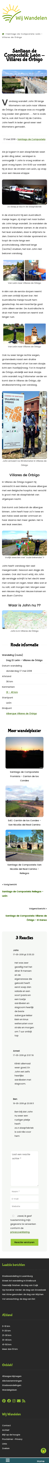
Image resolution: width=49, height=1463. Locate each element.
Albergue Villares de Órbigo (21, 713)
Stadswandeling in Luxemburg (17, 1276)
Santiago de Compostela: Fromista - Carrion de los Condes (24, 776)
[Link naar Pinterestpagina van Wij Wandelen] (4, 1401)
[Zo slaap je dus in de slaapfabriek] (24, 192)
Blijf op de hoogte (11, 1434)
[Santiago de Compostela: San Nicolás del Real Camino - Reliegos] (24, 860)
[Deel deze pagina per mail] (19, 1401)
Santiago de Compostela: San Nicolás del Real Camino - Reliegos (24, 869)
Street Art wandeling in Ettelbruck (19, 1280)
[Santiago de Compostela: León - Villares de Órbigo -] (24, 92)
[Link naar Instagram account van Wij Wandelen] (13, 1401)
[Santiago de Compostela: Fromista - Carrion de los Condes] (24, 767)
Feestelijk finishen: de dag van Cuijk (20, 1285)
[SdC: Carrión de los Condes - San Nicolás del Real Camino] (24, 816)
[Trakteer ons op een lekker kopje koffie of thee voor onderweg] (43, 1450)
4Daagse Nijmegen (11, 1376)
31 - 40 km (12, 692)
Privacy (18, 1439)
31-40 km (6, 1339)
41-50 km (6, 1344)
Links (4, 1443)
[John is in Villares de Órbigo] (24, 619)
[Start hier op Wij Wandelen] (24, 23)
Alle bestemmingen (12, 1380)
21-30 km (6, 1335)
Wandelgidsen (9, 1389)
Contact (6, 1425)
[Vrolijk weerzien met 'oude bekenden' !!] (24, 543)
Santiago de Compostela (31, 139)
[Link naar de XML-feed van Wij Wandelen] (23, 1401)
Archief (5, 1430)
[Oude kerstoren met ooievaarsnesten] (35, 334)
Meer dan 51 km (10, 1349)
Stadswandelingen (11, 1385)
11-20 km (6, 1330)
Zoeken (6, 1448)
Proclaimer (7, 1439)
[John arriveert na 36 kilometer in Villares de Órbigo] (24, 425)
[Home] (3, 34)
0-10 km (6, 1326)
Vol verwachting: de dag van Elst (18, 1299)
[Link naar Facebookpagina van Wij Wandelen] (9, 1401)
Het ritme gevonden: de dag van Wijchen (22, 1294)
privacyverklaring (20, 1232)
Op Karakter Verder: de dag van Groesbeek (24, 1289)
